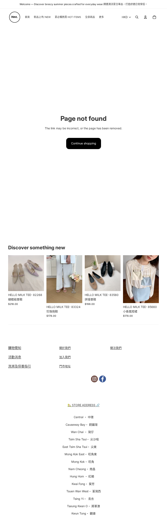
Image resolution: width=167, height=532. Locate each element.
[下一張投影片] (41, 273)
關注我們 (116, 348)
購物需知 (14, 348)
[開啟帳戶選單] (145, 17)
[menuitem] (101, 17)
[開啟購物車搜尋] (136, 17)
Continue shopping (83, 143)
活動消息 (14, 357)
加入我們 (65, 357)
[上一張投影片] (11, 273)
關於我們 (65, 348)
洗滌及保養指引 (19, 366)
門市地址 (65, 366)
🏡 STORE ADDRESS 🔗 (84, 405)
